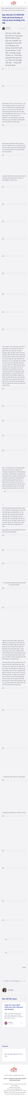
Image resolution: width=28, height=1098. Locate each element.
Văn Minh (8, 27)
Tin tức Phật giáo (15, 981)
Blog (7, 8)
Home (2, 8)
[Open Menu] (2, 3)
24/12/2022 (8, 29)
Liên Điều (10, 1022)
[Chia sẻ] (24, 981)
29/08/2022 (11, 1023)
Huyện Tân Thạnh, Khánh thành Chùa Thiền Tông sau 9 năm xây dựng (14, 1007)
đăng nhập (13, 1054)
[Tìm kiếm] (25, 3)
